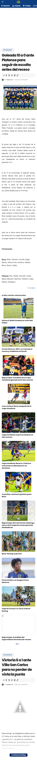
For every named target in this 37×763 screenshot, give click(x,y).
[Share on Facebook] (6, 75)
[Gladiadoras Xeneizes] (18, 2)
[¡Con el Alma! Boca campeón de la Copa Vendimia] (18, 394)
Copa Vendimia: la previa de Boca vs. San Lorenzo (17, 436)
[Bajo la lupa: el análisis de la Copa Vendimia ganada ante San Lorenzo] (18, 365)
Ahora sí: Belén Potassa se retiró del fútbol (17, 321)
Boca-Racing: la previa (12, 554)
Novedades (7, 50)
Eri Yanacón (32, 287)
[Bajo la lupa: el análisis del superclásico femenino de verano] (18, 625)
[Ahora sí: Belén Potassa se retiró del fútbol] (18, 308)
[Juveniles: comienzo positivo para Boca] (18, 482)
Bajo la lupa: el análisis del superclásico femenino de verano (16, 638)
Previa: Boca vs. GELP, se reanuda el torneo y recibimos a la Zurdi (17, 350)
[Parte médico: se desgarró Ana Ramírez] (18, 568)
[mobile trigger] (3, 2)
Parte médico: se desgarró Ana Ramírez (15, 581)
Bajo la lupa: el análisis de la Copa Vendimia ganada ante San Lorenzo (17, 378)
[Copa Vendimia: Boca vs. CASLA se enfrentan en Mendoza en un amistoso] (18, 451)
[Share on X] (9, 75)
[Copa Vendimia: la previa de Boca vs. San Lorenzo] (18, 422)
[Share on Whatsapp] (12, 75)
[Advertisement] (18, 27)
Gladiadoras (9, 80)
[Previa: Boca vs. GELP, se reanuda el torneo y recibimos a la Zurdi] (18, 337)
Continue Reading (18, 755)
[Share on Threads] (14, 75)
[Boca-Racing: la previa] (18, 541)
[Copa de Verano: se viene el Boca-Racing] (18, 596)
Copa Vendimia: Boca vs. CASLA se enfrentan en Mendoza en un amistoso (16, 465)
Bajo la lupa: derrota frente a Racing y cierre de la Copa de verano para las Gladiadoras (18, 525)
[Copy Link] (17, 75)
